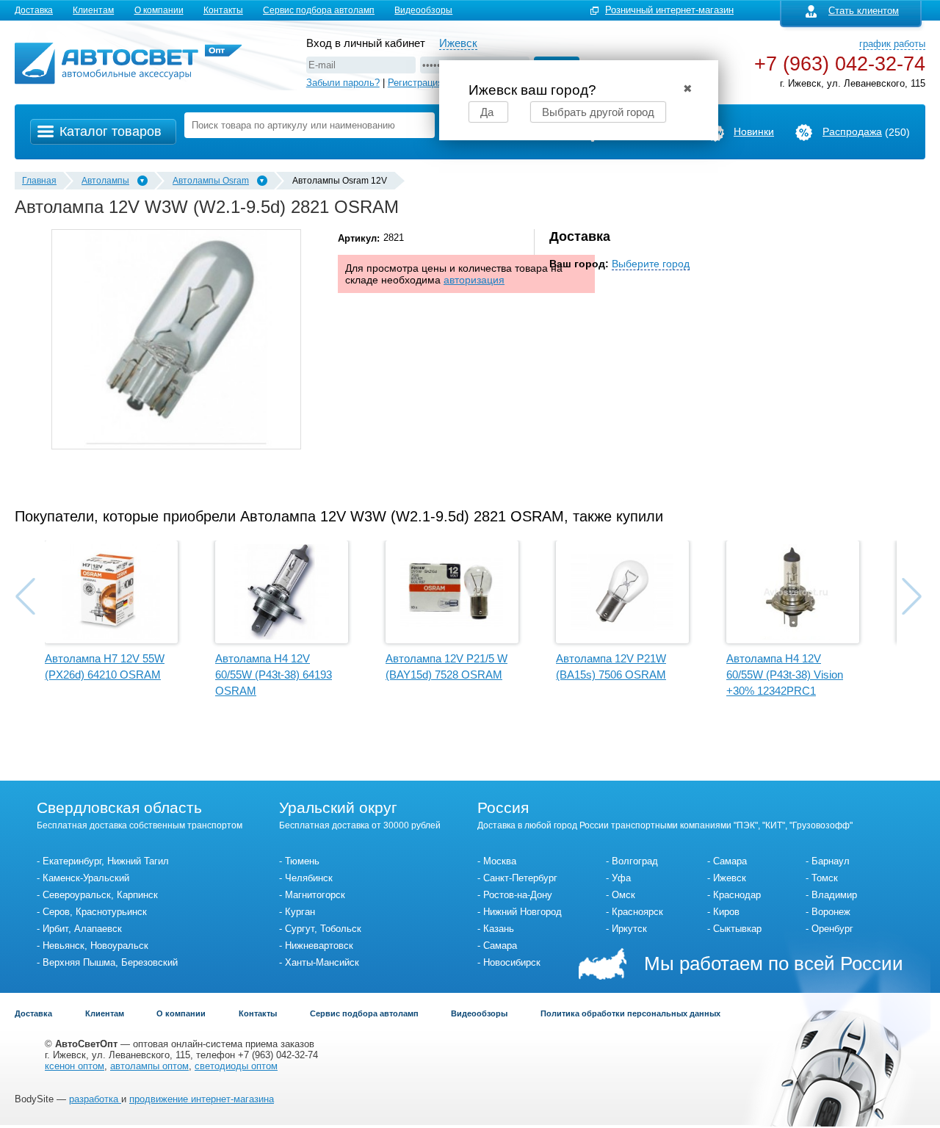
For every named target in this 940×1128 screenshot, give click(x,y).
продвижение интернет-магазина (201, 1098)
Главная (39, 181)
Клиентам (93, 10)
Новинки (754, 131)
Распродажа (852, 131)
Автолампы (105, 181)
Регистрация (415, 82)
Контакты (223, 10)
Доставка (34, 10)
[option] (176, 339)
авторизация (474, 280)
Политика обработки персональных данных (630, 1013)
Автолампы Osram (211, 181)
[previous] (25, 596)
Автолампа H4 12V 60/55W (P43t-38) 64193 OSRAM (273, 674)
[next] (912, 596)
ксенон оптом (74, 1065)
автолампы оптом (149, 1065)
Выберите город (651, 264)
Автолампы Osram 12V (339, 181)
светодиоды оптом (236, 1065)
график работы (892, 43)
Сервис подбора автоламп (319, 10)
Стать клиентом (863, 10)
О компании (159, 10)
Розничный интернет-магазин (669, 9)
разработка (95, 1098)
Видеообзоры (423, 10)
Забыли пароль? (343, 82)
